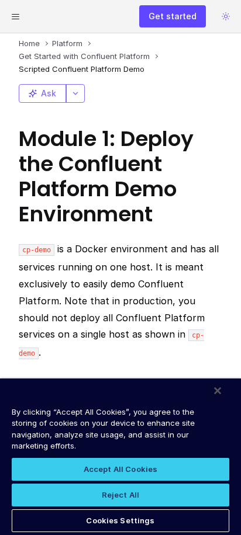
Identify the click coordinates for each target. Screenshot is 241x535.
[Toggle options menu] (75, 93)
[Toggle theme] (225, 16)
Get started (173, 16)
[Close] (217, 390)
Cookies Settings (120, 520)
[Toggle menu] (15, 16)
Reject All (120, 494)
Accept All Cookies (120, 469)
